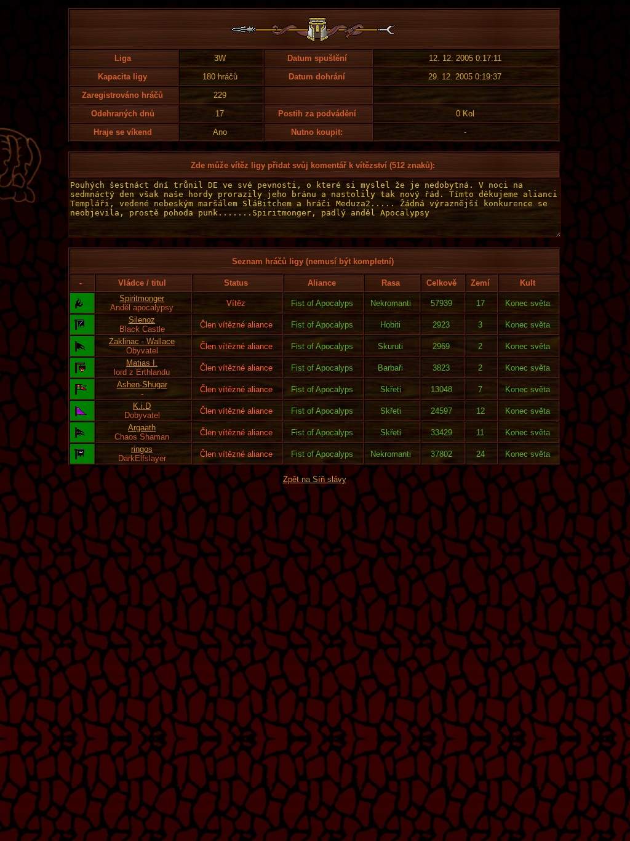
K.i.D (142, 406)
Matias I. (142, 363)
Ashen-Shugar (142, 384)
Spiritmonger (141, 298)
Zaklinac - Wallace (142, 341)
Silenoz (142, 319)
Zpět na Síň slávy (314, 479)
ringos (142, 449)
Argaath (142, 427)
